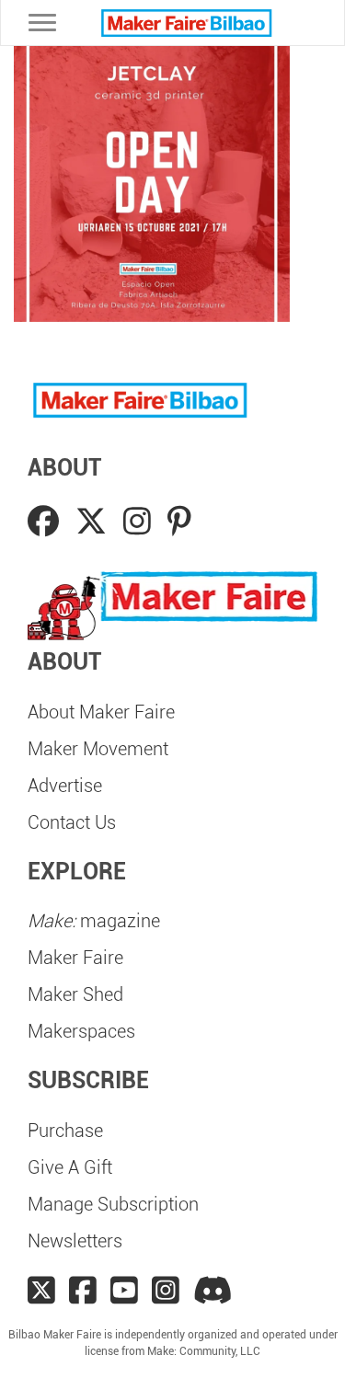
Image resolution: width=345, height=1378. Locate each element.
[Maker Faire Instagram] (165, 1290)
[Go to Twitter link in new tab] (94, 521)
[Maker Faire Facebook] (83, 1290)
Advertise (65, 786)
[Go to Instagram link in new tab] (140, 521)
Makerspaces (81, 1031)
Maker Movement (98, 749)
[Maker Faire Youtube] (124, 1290)
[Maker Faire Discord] (213, 1290)
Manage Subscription (113, 1204)
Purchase (65, 1131)
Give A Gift (70, 1167)
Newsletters (75, 1241)
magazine (94, 921)
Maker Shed (75, 994)
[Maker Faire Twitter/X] (41, 1290)
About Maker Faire (101, 712)
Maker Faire (75, 958)
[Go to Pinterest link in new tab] (179, 521)
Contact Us (72, 822)
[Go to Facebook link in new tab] (47, 521)
